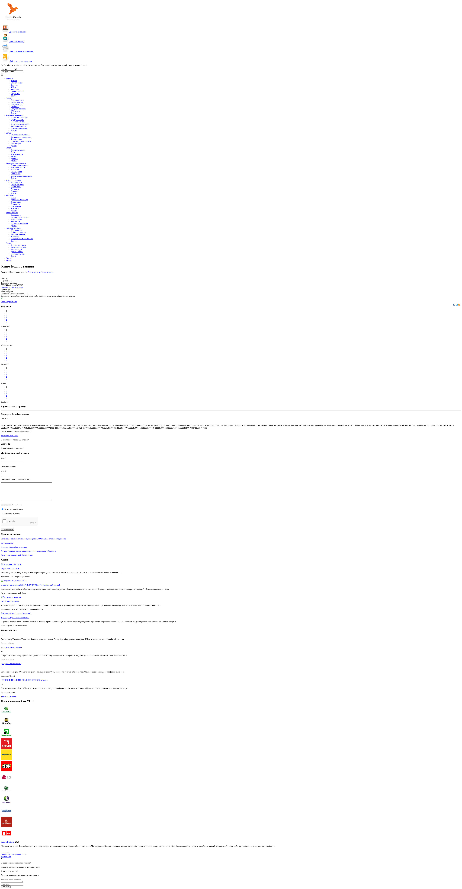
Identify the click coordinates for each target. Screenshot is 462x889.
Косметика (15, 107)
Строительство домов (19, 165)
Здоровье (9, 78)
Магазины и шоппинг (15, 115)
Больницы (15, 89)
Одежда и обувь (17, 120)
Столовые (15, 191)
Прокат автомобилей (19, 224)
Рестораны (15, 189)
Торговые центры (18, 122)
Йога (13, 152)
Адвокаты (15, 208)
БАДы (13, 87)
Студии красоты (17, 100)
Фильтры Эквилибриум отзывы (14, 547)
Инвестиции (16, 202)
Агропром (15, 237)
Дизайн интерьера (18, 167)
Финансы (10, 195)
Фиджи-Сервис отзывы (11, 647)
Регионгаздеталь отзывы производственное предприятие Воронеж (28, 551)
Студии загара (16, 104)
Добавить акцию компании (20, 61)
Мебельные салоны (18, 126)
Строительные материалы (21, 176)
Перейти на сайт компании (12, 287)
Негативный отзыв (11, 514)
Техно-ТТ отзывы (9, 696)
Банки (13, 198)
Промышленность (13, 228)
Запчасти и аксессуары (20, 217)
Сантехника (15, 174)
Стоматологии (16, 83)
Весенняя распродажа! (10, 601)
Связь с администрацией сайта (13, 854)
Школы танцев (17, 154)
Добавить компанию (17, 32)
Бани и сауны (16, 139)
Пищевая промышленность (22, 239)
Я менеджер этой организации (40, 272)
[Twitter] (457, 304)
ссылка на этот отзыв (9, 436)
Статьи (9, 258)
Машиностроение (18, 234)
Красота (9, 98)
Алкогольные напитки (20, 124)
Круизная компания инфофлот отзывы (17, 555)
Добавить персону (16, 42)
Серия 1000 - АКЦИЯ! (10, 568)
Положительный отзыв (13, 509)
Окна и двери (16, 172)
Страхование (16, 206)
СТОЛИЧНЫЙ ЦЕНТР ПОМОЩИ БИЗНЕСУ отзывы (24, 680)
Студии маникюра (18, 109)
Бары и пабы (16, 187)
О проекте (5, 852)
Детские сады (16, 250)
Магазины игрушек (19, 247)
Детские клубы (17, 252)
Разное (8, 260)
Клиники (14, 85)
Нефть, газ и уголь (18, 232)
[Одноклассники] (459, 304)
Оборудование (16, 230)
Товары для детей (18, 254)
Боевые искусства (18, 150)
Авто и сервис (12, 213)
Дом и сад (15, 169)
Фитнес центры (17, 102)
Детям (8, 243)
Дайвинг (14, 159)
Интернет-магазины (19, 128)
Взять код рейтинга (9, 302)
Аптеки (14, 81)
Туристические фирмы (20, 135)
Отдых (8, 133)
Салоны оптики (17, 91)
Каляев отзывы (7, 543)
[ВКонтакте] (454, 304)
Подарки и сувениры (19, 117)
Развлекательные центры (21, 141)
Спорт (8, 148)
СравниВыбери (7, 842)
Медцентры (15, 94)
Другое (13, 96)
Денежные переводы (19, 200)
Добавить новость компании (21, 51)
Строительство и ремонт (16, 163)
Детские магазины (18, 245)
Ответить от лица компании (12, 448)
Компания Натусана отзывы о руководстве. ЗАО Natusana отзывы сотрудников (33, 539)
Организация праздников (21, 137)
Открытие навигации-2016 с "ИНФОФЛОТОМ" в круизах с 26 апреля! (30, 585)
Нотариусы (15, 204)
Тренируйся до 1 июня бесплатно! (15, 618)
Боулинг (14, 156)
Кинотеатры (16, 143)
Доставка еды (16, 182)
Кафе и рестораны (13, 180)
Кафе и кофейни (17, 185)
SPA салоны (15, 111)
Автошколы (15, 221)
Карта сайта (6, 857)
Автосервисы (16, 219)
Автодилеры (16, 215)
